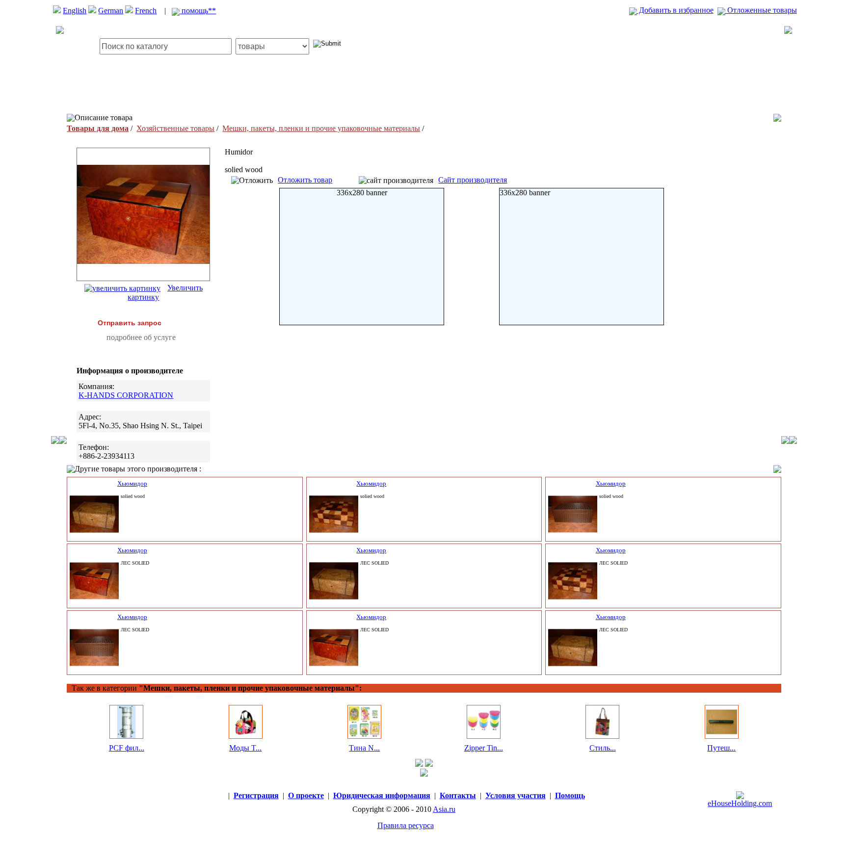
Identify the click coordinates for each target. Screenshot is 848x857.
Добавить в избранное (675, 10)
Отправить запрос (129, 323)
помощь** (198, 10)
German (110, 10)
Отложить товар (305, 180)
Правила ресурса (405, 825)
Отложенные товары (761, 10)
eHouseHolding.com (740, 803)
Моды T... (245, 748)
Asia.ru (444, 809)
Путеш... (721, 748)
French (146, 10)
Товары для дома (98, 128)
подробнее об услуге (141, 337)
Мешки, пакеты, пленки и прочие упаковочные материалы (321, 128)
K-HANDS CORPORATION (126, 395)
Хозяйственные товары (175, 128)
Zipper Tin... (483, 748)
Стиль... (602, 748)
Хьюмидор (132, 483)
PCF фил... (126, 748)
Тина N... (364, 748)
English (74, 10)
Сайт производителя (472, 180)
